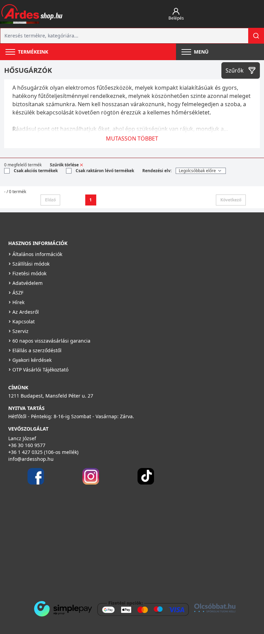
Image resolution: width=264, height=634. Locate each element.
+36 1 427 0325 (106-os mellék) (43, 452)
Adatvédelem (27, 283)
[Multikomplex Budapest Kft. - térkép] (121, 539)
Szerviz (20, 331)
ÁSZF (17, 292)
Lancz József (22, 438)
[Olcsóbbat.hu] (214, 608)
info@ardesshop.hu (31, 459)
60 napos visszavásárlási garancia (51, 340)
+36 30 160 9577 (26, 445)
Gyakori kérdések (32, 360)
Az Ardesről (25, 312)
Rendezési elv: (157, 171)
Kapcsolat (23, 321)
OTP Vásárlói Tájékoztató (40, 369)
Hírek (18, 302)
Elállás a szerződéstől (37, 350)
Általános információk (37, 254)
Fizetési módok (29, 273)
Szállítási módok (31, 263)
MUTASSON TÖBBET (132, 138)
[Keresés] (256, 36)
